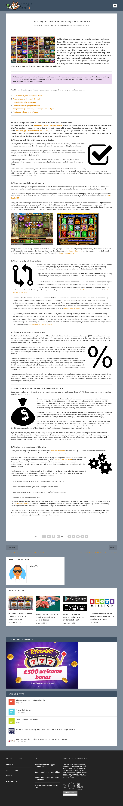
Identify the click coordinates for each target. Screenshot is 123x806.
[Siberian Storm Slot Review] (12, 721)
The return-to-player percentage (26, 105)
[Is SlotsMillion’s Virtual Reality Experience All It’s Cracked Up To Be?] (102, 603)
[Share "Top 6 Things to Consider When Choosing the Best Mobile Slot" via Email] (58, 536)
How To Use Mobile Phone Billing (47, 772)
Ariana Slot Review (23, 710)
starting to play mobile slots (48, 125)
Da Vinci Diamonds (75, 251)
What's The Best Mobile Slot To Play (46, 786)
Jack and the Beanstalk (65, 253)
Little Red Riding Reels (83, 290)
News (17, 722)
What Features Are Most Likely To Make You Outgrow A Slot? (20, 616)
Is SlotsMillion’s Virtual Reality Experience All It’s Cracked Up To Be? (102, 616)
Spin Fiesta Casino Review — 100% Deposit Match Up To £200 (41, 739)
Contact (9, 776)
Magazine (19, 703)
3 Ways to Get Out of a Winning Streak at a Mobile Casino (47, 617)
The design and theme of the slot (26, 99)
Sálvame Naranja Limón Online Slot (31, 700)
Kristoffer (45, 25)
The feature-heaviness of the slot (26, 112)
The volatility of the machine (24, 102)
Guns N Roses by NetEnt (72, 308)
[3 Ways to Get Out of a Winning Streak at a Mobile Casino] (48, 603)
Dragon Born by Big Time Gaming (40, 324)
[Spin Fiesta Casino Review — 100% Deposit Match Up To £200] (12, 741)
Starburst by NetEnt (22, 503)
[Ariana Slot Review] (12, 712)
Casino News (20, 712)
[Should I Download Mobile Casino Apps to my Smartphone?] (75, 603)
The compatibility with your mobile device (28, 96)
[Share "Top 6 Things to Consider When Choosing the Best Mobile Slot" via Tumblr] (53, 536)
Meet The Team (12, 770)
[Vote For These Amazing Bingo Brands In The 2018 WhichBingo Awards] (12, 731)
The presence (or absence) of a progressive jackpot (33, 109)
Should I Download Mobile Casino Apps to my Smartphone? (73, 617)
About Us (9, 764)
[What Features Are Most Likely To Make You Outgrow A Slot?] (21, 603)
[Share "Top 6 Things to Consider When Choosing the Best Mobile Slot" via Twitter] (48, 536)
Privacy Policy (11, 781)
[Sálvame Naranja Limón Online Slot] (12, 702)
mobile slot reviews (58, 451)
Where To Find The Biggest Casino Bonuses (45, 765)
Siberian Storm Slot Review (27, 720)
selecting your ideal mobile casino (32, 130)
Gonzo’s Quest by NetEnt (63, 460)
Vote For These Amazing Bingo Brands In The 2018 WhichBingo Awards (45, 729)
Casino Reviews (21, 742)
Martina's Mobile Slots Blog (70, 25)
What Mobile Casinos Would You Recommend (47, 779)
